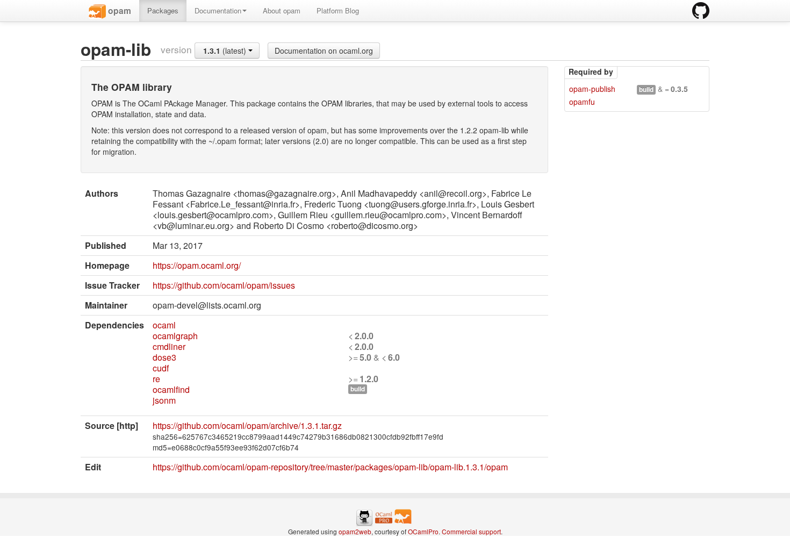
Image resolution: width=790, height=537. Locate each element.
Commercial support (471, 531)
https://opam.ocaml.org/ (197, 265)
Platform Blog (338, 10)
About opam (281, 10)
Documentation (218, 10)
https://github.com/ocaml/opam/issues (224, 285)
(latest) (225, 50)
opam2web (355, 531)
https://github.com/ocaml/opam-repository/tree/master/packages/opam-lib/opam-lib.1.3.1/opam (330, 467)
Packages (162, 10)
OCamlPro (423, 531)
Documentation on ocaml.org (324, 50)
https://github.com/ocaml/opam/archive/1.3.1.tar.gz (247, 425)
